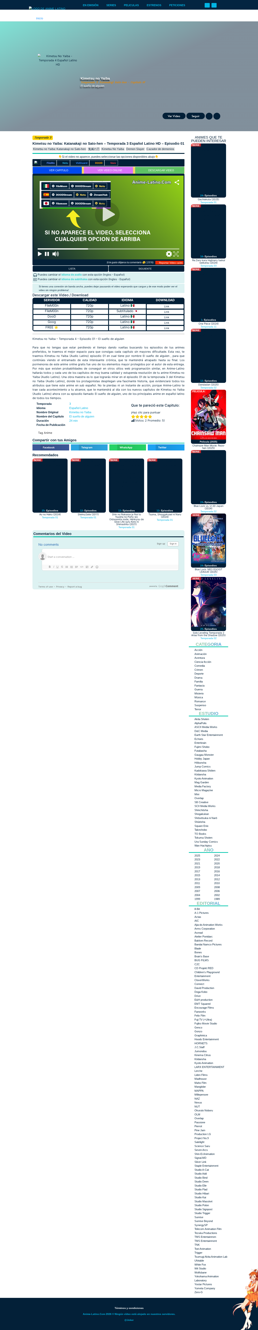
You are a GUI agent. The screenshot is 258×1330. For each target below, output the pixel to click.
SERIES (111, 5)
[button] (207, 5)
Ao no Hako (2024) (50, 514)
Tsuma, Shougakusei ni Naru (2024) (164, 515)
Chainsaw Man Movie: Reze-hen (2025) (208, 446)
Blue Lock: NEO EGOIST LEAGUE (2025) (208, 570)
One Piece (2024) (209, 323)
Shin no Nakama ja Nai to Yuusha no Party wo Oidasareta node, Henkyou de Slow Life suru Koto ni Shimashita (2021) (126, 519)
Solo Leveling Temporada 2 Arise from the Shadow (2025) (208, 634)
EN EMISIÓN (90, 5)
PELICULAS (131, 5)
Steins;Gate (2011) (88, 514)
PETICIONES (177, 5)
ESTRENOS (154, 5)
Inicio (39, 18)
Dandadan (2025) (208, 384)
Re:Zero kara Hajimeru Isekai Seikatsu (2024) (208, 261)
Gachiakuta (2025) (208, 199)
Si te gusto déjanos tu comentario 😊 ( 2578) (130, 262)
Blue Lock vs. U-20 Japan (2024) (208, 507)
